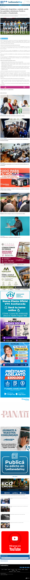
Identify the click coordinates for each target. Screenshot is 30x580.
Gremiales (26, 569)
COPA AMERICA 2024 (28, 35)
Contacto (15, 571)
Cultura (16, 569)
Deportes (23, 569)
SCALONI (19, 35)
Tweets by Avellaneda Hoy (4, 560)
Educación (19, 569)
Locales (2, 569)
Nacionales (12, 569)
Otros (16, 570)
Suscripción (18, 571)
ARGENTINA (15, 35)
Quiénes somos (11, 571)
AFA (22, 35)
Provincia (9, 569)
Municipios (5, 569)
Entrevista (13, 570)
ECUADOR (21, 35)
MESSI (17, 35)
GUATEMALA (24, 35)
